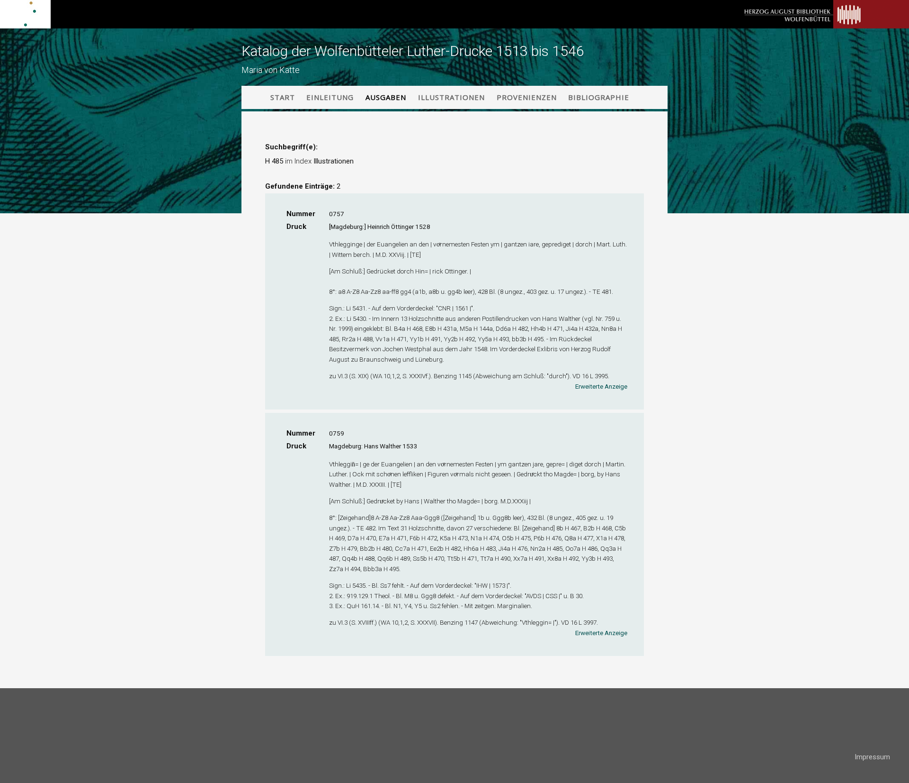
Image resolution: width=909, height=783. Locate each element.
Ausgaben (385, 97)
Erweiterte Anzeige (601, 386)
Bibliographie (598, 97)
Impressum (872, 757)
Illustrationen (451, 97)
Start (282, 97)
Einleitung (330, 97)
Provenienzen (527, 97)
